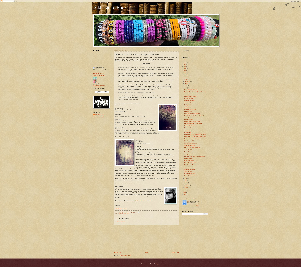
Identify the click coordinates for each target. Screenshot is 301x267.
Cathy (188, 201)
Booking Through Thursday (190, 96)
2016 (185, 64)
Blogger (157, 263)
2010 (185, 192)
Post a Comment (121, 221)
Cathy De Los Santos (100, 114)
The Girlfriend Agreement (99, 85)
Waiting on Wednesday (189, 100)
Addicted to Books (110, 7)
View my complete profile (99, 117)
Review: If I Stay (188, 111)
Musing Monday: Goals (189, 173)
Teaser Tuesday (188, 102)
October (187, 79)
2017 (185, 62)
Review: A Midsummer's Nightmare (192, 113)
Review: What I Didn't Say (190, 167)
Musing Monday (188, 104)
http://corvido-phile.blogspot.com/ (143, 200)
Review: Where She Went (190, 109)
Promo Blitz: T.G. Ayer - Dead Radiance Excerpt (195, 136)
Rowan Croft (97, 87)
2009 (185, 194)
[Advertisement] (146, 238)
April (186, 180)
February (187, 185)
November (187, 77)
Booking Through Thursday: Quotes (192, 121)
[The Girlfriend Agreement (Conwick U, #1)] (95, 82)
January (187, 187)
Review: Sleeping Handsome (190, 89)
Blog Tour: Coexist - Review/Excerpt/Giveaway (195, 91)
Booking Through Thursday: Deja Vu (192, 138)
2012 (185, 73)
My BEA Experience (189, 160)
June (186, 88)
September (187, 81)
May (186, 178)
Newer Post (117, 252)
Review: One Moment (189, 151)
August (186, 83)
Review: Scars (187, 107)
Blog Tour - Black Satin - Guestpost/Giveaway (194, 156)
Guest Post (126, 213)
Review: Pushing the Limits (190, 143)
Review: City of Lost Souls (190, 175)
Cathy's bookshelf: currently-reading (99, 74)
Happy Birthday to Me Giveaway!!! (192, 147)
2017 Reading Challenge (192, 199)
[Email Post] (139, 212)
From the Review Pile (189, 98)
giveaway (121, 213)
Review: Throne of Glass (190, 94)
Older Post (175, 252)
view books (199, 206)
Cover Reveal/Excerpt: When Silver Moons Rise (195, 134)
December (187, 74)
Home (146, 252)
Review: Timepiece (188, 119)
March (186, 182)
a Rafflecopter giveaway (121, 208)
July (186, 85)
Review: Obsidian (188, 158)
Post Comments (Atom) (125, 255)
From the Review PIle (189, 141)
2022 (185, 60)
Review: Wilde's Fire (189, 130)
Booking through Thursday (190, 162)
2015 (185, 66)
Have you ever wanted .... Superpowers (193, 123)
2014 (185, 68)
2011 (185, 190)
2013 (185, 70)
